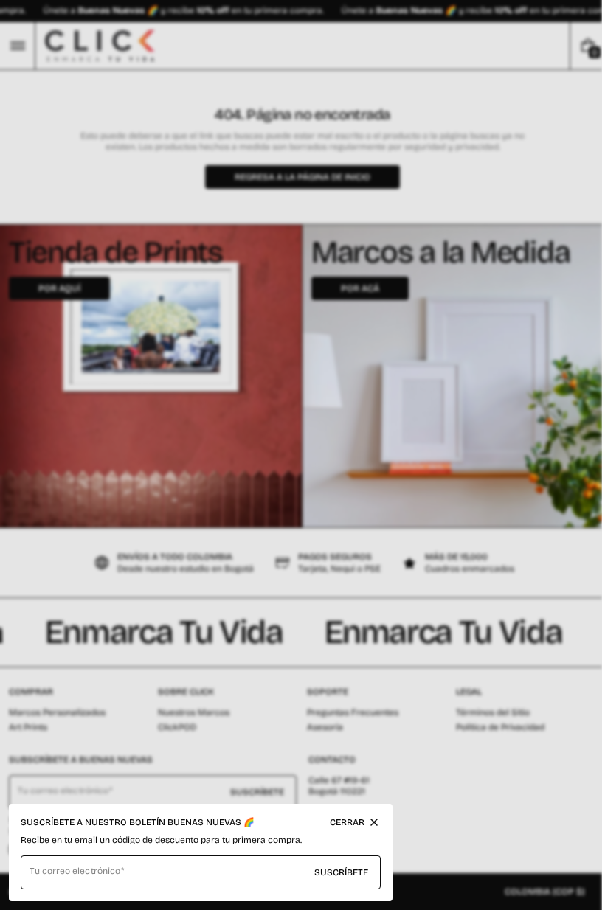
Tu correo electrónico (75, 871)
